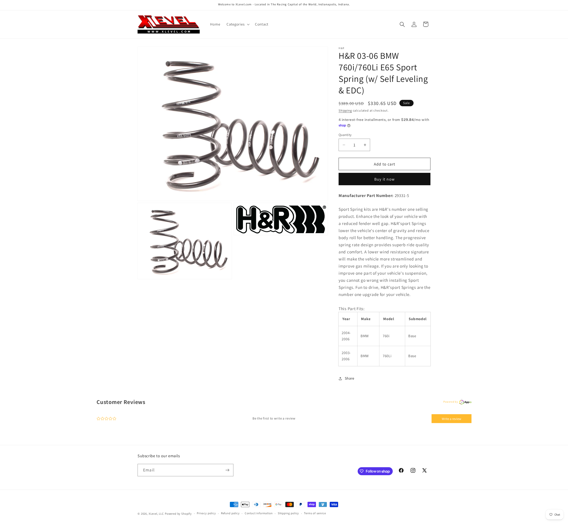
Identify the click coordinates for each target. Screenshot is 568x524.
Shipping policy (288, 513)
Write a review (451, 419)
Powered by (450, 401)
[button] (237, 24)
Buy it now (384, 179)
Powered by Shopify (178, 514)
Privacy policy (206, 513)
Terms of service (315, 513)
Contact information (259, 513)
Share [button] (349, 378)
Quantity (345, 134)
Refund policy (230, 513)
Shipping (345, 110)
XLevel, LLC (156, 514)
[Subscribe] (227, 470)
